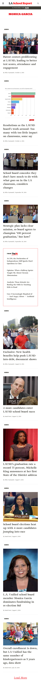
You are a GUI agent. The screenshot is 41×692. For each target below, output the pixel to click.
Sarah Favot (8, 416)
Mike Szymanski (9, 72)
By (4, 72)
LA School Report (20, 3)
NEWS (6, 29)
